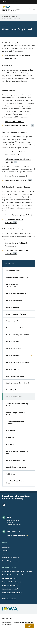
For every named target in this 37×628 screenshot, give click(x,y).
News (4, 554)
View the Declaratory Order (17, 215)
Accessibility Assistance (10, 561)
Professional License (11, 575)
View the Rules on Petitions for (16, 153)
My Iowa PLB (8, 578)
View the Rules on (15, 176)
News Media (9, 557)
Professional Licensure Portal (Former (17, 571)
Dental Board (9, 589)
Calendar (5, 550)
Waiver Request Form (19, 125)
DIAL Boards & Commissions (12, 18)
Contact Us (6, 547)
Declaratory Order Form (14, 220)
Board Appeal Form (18, 180)
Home (6, 16)
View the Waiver (13, 121)
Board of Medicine (10, 582)
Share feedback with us (16, 535)
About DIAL (14, 16)
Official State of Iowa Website (9, 1)
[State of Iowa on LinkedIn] (4, 506)
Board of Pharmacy (11, 592)
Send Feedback (7, 618)
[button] (29, 626)
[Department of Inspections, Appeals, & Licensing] (6, 7)
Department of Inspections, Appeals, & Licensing (11, 9)
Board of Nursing (10, 585)
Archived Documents (9, 599)
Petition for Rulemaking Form (16, 251)
